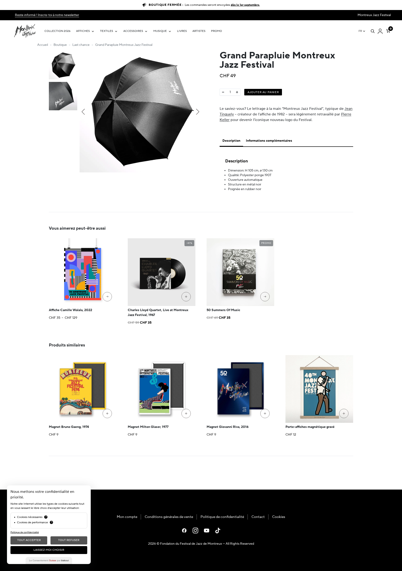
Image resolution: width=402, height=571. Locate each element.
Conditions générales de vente (169, 517)
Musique (160, 31)
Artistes (198, 31)
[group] (140, 111)
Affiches (83, 31)
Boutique (60, 45)
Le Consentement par (49, 560)
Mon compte (127, 517)
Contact (258, 517)
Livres (182, 31)
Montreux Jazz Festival (374, 15)
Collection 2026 (57, 31)
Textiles (106, 31)
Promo (216, 31)
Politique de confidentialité (222, 517)
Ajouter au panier (263, 92)
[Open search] (372, 31)
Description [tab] (231, 141)
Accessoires (133, 31)
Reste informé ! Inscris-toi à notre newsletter (47, 15)
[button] (83, 111)
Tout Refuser (68, 540)
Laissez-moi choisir (49, 550)
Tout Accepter (29, 540)
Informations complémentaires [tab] (269, 141)
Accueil (42, 45)
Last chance (81, 45)
